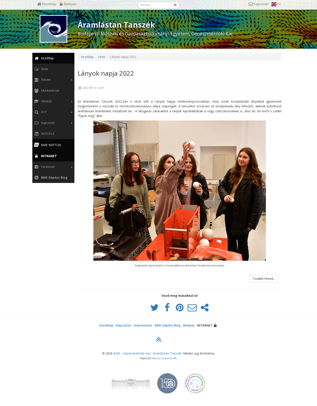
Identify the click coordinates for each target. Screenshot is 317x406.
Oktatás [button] (46, 101)
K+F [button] (43, 112)
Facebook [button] (47, 167)
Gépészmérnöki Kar (136, 353)
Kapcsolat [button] (47, 123)
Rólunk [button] (45, 80)
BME (116, 353)
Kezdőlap (47, 58)
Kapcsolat (123, 325)
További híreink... (263, 278)
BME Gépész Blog (167, 325)
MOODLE (47, 133)
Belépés (189, 325)
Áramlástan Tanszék (167, 353)
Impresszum (143, 325)
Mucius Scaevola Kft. (164, 358)
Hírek (44, 69)
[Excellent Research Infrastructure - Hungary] (195, 381)
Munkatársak (49, 90)
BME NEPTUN (50, 145)
